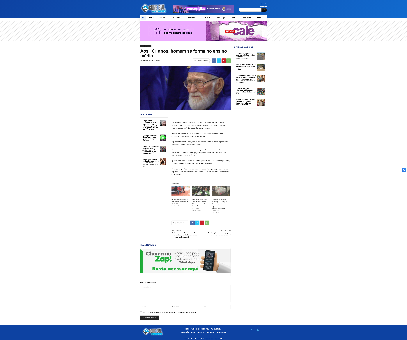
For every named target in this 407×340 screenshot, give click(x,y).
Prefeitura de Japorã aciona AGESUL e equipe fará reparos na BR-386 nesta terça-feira (245, 56)
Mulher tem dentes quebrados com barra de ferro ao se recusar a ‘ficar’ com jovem (150, 162)
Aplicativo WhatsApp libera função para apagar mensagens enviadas (150, 138)
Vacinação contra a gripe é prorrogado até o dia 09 (219, 234)
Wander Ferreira (148, 61)
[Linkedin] (265, 4)
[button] (143, 18)
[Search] (264, 10)
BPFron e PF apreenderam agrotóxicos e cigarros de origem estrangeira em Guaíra (246, 67)
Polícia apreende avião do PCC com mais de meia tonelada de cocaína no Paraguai (184, 235)
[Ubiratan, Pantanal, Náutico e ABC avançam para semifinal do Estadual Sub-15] (261, 91)
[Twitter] (219, 60)
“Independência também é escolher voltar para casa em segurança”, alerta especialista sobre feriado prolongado (246, 79)
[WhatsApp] (228, 60)
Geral (142, 46)
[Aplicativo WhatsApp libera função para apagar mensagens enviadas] (163, 138)
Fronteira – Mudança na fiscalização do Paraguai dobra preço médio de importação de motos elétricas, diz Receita (219, 204)
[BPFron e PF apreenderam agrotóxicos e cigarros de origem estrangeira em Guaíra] (261, 67)
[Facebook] (262, 4)
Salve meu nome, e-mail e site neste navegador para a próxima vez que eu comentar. (170, 312)
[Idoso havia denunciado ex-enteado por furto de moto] (180, 191)
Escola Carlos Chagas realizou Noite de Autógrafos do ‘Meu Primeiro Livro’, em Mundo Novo (150, 150)
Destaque (148, 46)
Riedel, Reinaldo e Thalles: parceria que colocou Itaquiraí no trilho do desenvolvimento (246, 102)
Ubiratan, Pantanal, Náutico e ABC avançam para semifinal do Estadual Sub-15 (246, 91)
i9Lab (222, 339)
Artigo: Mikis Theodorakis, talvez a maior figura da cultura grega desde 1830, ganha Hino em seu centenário (150, 125)
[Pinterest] (224, 60)
